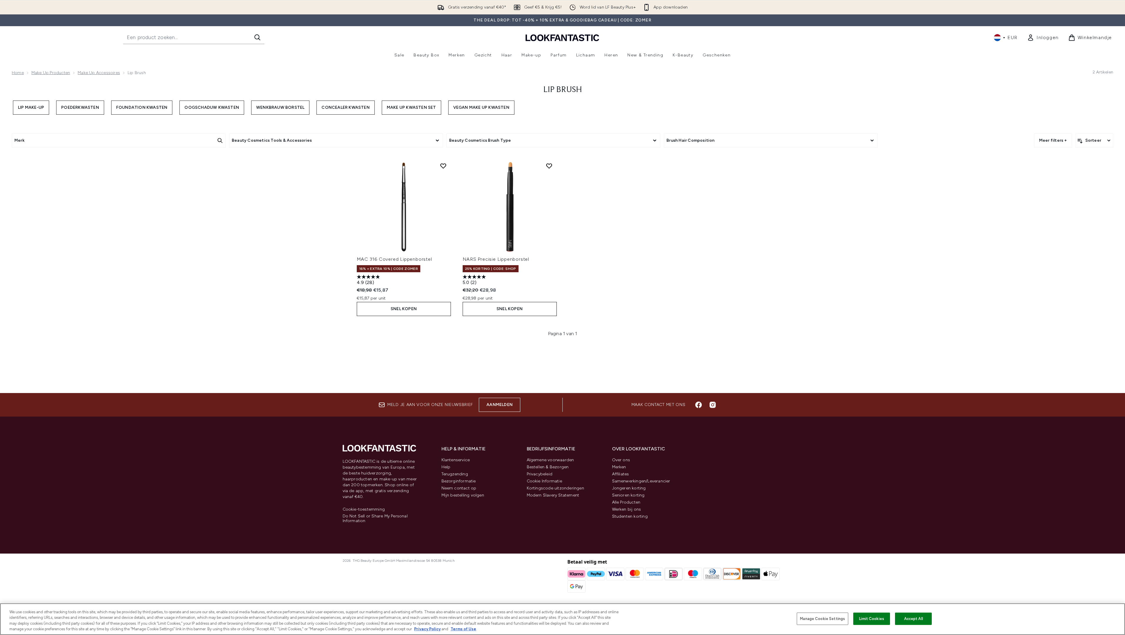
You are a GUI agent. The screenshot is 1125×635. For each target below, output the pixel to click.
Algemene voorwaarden (550, 459)
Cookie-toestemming (364, 509)
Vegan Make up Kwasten (481, 107)
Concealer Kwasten (345, 107)
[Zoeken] (257, 37)
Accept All (913, 618)
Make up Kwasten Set (411, 107)
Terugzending (454, 474)
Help (446, 466)
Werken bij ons (626, 509)
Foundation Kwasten (142, 107)
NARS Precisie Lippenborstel (496, 259)
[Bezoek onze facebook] (698, 405)
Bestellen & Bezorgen (548, 466)
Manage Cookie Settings (822, 618)
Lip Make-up (31, 107)
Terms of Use (463, 629)
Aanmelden (499, 404)
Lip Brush (562, 90)
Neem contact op (458, 488)
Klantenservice (455, 459)
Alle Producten (626, 502)
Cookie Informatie (544, 481)
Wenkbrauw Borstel (280, 107)
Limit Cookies (871, 618)
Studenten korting (630, 516)
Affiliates (620, 474)
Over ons (621, 459)
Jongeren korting (629, 488)
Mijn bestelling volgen (462, 495)
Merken (619, 466)
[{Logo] (562, 37)
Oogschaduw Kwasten (211, 107)
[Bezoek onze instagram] (713, 405)
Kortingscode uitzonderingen (555, 488)
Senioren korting (628, 495)
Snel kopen (404, 308)
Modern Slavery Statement (553, 495)
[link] (1043, 38)
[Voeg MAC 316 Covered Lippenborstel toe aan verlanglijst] (443, 166)
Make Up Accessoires (99, 72)
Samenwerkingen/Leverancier (641, 481)
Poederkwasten (80, 107)
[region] (562, 619)
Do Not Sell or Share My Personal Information (375, 518)
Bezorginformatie (458, 481)
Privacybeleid (540, 474)
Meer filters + (1053, 140)
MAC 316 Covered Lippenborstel (394, 259)
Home (18, 72)
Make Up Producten (50, 72)
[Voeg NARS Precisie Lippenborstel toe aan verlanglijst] (549, 166)
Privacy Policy (427, 629)
